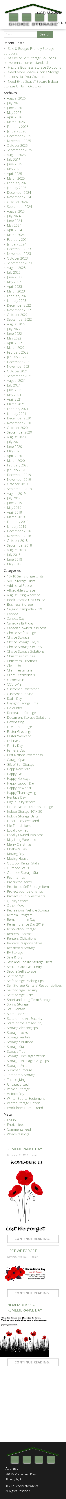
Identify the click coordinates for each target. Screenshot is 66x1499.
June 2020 (14, 446)
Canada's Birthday (20, 623)
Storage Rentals (18, 1037)
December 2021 (19, 362)
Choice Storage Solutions (25, 651)
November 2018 (19, 536)
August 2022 (16, 324)
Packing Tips (16, 877)
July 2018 (14, 554)
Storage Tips (16, 1051)
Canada (12, 614)
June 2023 (14, 277)
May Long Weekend (21, 839)
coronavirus (16, 680)
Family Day (15, 745)
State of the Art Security (24, 1018)
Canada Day (15, 618)
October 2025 (17, 145)
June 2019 (14, 503)
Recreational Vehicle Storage (28, 910)
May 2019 (14, 507)
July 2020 (14, 442)
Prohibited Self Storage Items (28, 886)
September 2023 (19, 263)
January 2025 (16, 187)
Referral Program (19, 915)
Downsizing (15, 722)
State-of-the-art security (24, 1023)
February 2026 (17, 126)
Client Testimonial (20, 670)
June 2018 (14, 559)
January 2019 (16, 526)
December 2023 (19, 249)
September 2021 (19, 376)
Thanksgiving (16, 1079)
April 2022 (14, 343)
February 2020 (17, 465)
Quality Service (18, 901)
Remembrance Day (21, 919)
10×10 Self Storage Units (25, 576)
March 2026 (16, 122)
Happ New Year (18, 769)
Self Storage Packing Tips (25, 981)
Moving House (17, 858)
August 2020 (16, 437)
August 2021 (16, 380)
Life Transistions (19, 825)
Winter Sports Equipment (26, 1098)
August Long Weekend (24, 595)
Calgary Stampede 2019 (24, 609)
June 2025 (14, 164)
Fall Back (13, 741)
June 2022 (14, 333)
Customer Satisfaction (23, 689)
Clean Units (15, 665)
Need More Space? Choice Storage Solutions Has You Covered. (32, 74)
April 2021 (14, 399)
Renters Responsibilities (25, 943)
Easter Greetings (19, 731)
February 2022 (17, 352)
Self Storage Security (22, 990)
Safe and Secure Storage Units (29, 962)
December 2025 (19, 136)
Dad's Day (14, 698)
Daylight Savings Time (22, 703)
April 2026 (14, 117)
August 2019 (16, 493)
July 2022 (14, 329)
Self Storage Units (20, 995)
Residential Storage (21, 948)
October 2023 (17, 258)
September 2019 (19, 489)
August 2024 (16, 211)
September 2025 (19, 150)
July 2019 (14, 498)
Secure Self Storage (21, 971)
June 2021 (14, 390)
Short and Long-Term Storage (29, 999)
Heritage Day (16, 797)
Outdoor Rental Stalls (23, 863)
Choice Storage (18, 637)
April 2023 (14, 286)
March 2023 (16, 291)
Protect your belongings (25, 891)
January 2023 (16, 300)
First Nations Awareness (25, 755)
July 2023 (14, 272)
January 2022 (16, 357)
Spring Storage (18, 1004)
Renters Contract (19, 934)
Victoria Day (15, 1093)
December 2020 (19, 418)
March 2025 (16, 178)
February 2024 (17, 239)
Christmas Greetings (22, 661)
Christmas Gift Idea (21, 656)
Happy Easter (17, 774)
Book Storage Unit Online (26, 600)
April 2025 (14, 173)
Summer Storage (19, 1070)
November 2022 (19, 310)
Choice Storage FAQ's (23, 642)
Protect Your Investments (26, 896)
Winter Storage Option (23, 1103)
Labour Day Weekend (23, 821)
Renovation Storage (21, 929)
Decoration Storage (21, 712)
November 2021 (19, 366)
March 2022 (16, 347)
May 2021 (14, 395)
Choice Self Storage (21, 633)
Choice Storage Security (24, 647)
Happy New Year (19, 788)
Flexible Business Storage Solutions (34, 67)
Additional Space (19, 585)
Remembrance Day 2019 (25, 924)
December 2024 (19, 192)
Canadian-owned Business (26, 628)
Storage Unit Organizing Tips (28, 1061)
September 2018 (19, 545)
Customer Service (20, 694)
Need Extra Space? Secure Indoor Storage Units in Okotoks (31, 83)
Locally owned (17, 830)
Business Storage (20, 604)
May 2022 (14, 338)
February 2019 (17, 521)
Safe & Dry (14, 957)
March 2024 (16, 234)
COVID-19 (14, 684)
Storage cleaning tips (22, 1028)
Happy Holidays (18, 778)
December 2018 (19, 531)
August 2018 (16, 550)
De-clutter (14, 708)
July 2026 (14, 103)
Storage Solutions (20, 1042)
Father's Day (16, 750)
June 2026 (14, 108)
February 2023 (17, 296)
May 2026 (14, 112)
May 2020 (14, 451)
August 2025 (16, 155)
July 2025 (14, 159)
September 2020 (19, 432)
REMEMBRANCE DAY (24, 1149)
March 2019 (16, 517)
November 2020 (19, 423)
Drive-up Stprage (19, 727)
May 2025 (14, 169)
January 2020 (16, 470)
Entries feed (16, 1124)
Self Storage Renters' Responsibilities (34, 985)
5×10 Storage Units (21, 581)
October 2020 (17, 427)
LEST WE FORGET (22, 1250)
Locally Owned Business (25, 835)
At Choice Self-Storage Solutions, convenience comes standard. (30, 60)
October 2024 (17, 202)
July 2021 (14, 385)
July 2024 (14, 216)
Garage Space (17, 759)
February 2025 (17, 183)
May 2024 (14, 225)
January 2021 (16, 413)
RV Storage (15, 952)
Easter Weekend (19, 736)
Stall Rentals (16, 1009)
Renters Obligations (21, 938)
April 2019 (14, 512)
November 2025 (19, 140)
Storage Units (17, 1065)
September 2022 (19, 319)
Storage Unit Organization (26, 1056)
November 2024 (19, 197)
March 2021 (16, 404)
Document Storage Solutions (28, 717)
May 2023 (14, 281)
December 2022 (19, 305)
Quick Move (16, 905)
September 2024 (19, 206)
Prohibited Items (19, 882)
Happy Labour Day (20, 783)
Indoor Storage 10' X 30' (25, 811)
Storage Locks (17, 1032)
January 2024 (16, 244)
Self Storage (16, 976)
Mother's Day (17, 849)
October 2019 (17, 484)
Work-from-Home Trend (25, 1108)
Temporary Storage (21, 1075)
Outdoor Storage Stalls (24, 872)
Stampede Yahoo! (20, 1014)
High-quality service (21, 802)
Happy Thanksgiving (21, 792)
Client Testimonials (21, 675)
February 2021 (17, 409)
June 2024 (14, 220)
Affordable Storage (21, 590)
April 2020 (14, 456)
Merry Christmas (19, 844)
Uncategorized (18, 1084)
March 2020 (16, 460)
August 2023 (16, 267)
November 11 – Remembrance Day (24, 1308)
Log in (11, 1120)
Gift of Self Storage (20, 764)
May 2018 (14, 564)
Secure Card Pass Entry (24, 967)
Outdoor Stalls (18, 868)
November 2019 (19, 479)
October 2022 (17, 314)
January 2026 (16, 131)
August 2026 (16, 98)
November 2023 (19, 253)
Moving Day (15, 853)
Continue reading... (33, 1239)
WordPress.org (18, 1134)
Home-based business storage (30, 806)
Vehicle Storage (18, 1089)
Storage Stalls (17, 1046)
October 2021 (17, 371)
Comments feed (19, 1129)
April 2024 (14, 230)
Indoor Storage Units (22, 816)
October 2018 (17, 540)
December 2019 (19, 474)
